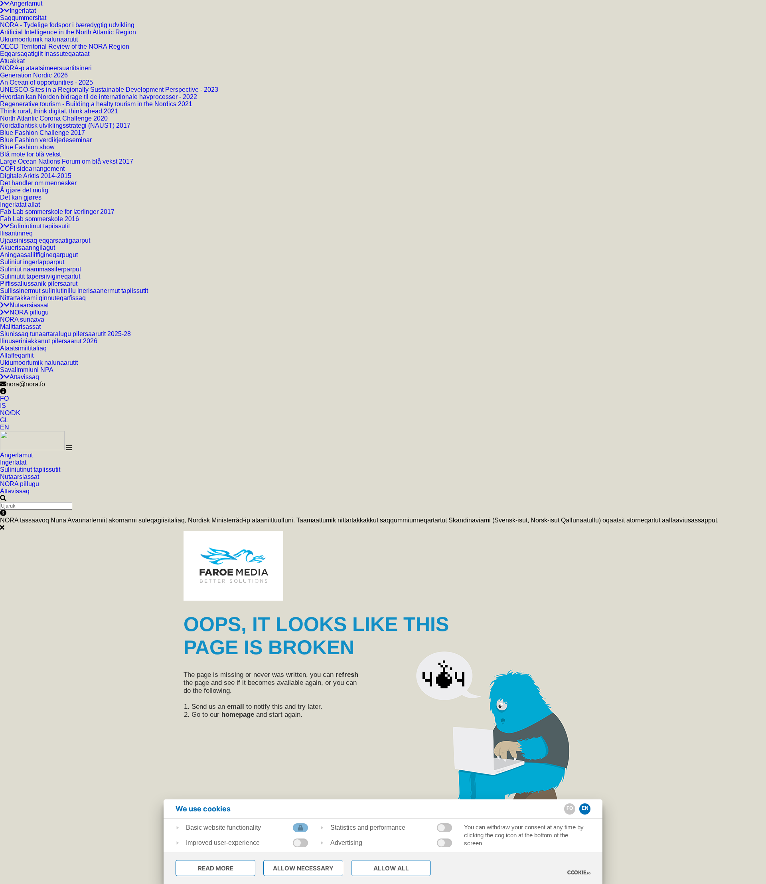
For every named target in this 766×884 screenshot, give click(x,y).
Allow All (391, 868)
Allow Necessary (303, 868)
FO (4, 398)
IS (3, 405)
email (235, 706)
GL (4, 420)
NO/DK (10, 412)
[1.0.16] (578, 872)
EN (4, 427)
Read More (215, 868)
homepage (237, 714)
